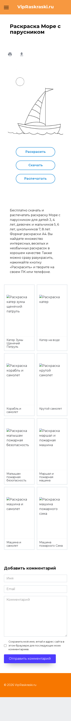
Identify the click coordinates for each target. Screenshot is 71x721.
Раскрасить (35, 152)
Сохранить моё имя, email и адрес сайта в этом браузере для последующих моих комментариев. (36, 645)
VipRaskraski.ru (35, 6)
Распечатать (35, 178)
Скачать (35, 165)
